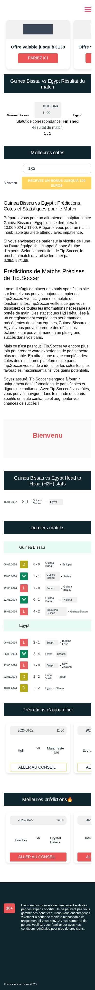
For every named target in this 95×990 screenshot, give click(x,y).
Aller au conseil (37, 767)
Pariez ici (38, 58)
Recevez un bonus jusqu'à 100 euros (57, 183)
